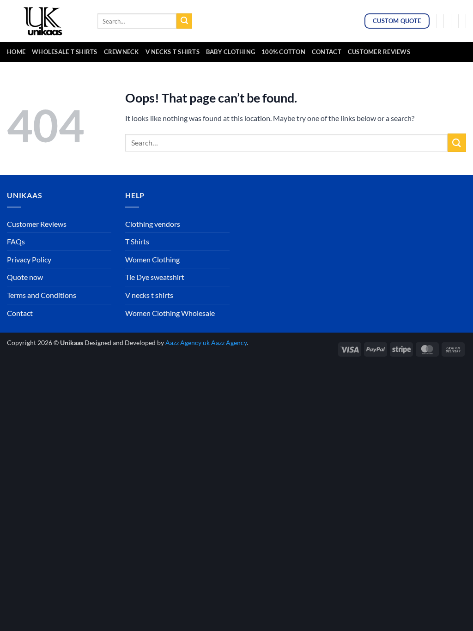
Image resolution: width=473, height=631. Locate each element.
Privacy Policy (29, 259)
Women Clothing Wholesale (170, 313)
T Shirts (137, 241)
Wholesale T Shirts (64, 51)
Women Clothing (152, 259)
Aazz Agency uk (187, 342)
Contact (326, 51)
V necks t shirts (149, 295)
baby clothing (230, 51)
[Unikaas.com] (45, 21)
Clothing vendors (152, 223)
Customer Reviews (379, 51)
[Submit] (184, 21)
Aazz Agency (229, 342)
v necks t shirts (173, 51)
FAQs (16, 241)
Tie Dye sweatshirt (154, 277)
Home (16, 51)
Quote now (25, 277)
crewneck (121, 51)
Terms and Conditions (41, 295)
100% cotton (283, 51)
